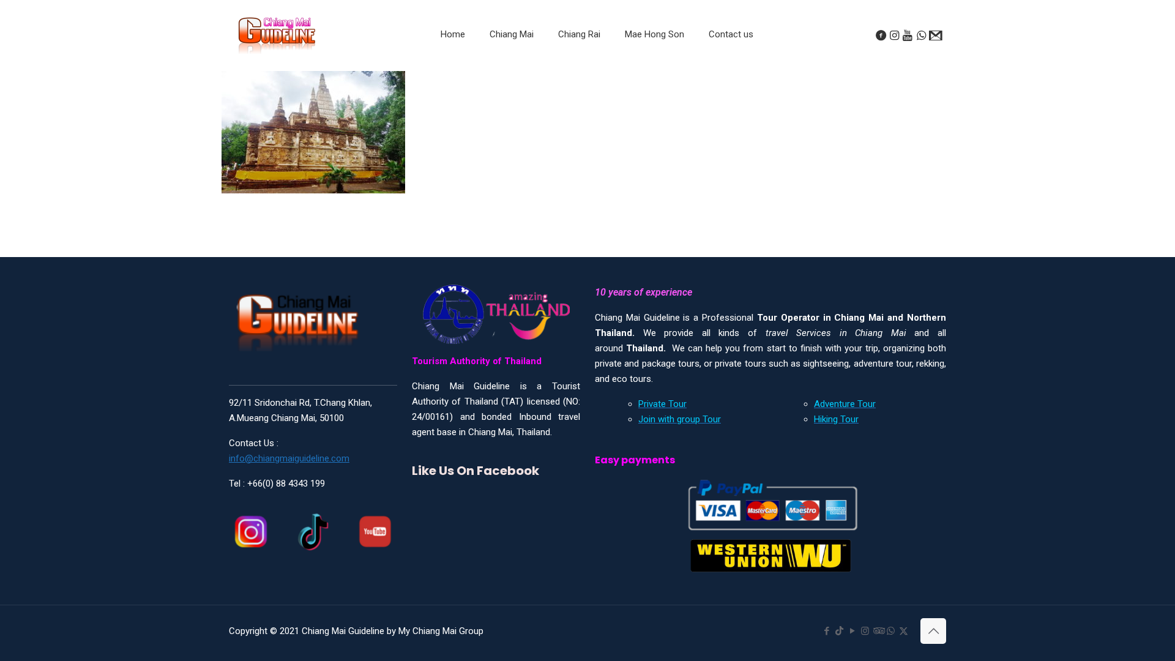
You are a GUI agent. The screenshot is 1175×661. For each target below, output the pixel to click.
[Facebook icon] (826, 631)
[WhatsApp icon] (890, 631)
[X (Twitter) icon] (903, 631)
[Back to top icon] (933, 631)
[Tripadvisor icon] (877, 631)
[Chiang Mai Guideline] (276, 34)
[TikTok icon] (839, 631)
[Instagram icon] (865, 631)
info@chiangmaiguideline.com (289, 458)
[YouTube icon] (852, 631)
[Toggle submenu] (511, 65)
